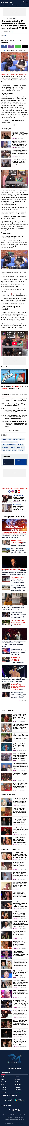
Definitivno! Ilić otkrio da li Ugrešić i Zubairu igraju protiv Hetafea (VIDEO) (16, 399)
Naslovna (3, 18)
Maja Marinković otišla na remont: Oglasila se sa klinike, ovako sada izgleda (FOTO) (20, 973)
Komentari (23, 395)
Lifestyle (3, 1092)
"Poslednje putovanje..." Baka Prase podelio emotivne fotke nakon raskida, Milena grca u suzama (20, 810)
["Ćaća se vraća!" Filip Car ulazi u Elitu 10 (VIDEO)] (6, 777)
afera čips (21, 450)
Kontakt (10, 1115)
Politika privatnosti (18, 1117)
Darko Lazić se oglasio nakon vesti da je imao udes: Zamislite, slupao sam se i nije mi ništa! (19, 1032)
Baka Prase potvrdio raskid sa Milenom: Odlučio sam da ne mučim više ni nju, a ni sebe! (19, 840)
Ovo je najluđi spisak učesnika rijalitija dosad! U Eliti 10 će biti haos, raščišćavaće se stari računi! (20, 756)
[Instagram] (12, 491)
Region (17, 1087)
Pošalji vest (9, 1117)
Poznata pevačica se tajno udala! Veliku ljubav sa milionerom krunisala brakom (20, 830)
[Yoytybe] (16, 1110)
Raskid (8, 450)
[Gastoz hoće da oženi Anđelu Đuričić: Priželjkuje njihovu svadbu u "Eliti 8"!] (6, 135)
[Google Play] (20, 1100)
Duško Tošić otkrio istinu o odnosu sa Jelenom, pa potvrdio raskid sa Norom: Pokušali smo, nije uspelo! (20, 963)
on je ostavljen (8, 294)
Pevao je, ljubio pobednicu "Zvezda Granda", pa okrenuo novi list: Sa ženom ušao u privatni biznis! (20, 953)
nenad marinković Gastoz (10, 442)
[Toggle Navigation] (27, 1)
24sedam (5, 388)
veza (3, 450)
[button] (14, 376)
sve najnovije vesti (14, 430)
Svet (2, 1085)
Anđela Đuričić (5, 75)
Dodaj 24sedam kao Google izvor (16, 50)
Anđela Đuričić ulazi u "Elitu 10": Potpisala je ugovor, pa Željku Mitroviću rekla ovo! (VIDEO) (19, 717)
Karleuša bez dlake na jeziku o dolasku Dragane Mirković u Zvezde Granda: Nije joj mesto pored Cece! (20, 983)
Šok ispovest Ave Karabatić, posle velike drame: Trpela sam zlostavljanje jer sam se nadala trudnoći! (20, 944)
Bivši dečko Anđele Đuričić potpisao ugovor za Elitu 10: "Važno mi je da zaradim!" (18, 508)
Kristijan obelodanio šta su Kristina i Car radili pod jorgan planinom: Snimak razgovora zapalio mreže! (20, 766)
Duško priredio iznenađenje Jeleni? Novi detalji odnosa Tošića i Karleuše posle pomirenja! (20, 1042)
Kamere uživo (11, 5)
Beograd (18, 1085)
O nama (5, 1115)
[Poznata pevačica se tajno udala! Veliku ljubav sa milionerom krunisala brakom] (6, 831)
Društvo (3, 1090)
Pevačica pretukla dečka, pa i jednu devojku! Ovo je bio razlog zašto (20, 933)
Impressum (16, 1115)
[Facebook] (9, 491)
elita (22, 447)
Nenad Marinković (18, 439)
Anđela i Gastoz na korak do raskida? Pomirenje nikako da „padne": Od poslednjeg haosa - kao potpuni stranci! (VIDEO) (19, 162)
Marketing (23, 1115)
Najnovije (3, 5)
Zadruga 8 (5, 447)
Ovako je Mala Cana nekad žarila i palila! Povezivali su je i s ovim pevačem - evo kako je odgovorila (20, 894)
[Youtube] (19, 491)
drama (14, 450)
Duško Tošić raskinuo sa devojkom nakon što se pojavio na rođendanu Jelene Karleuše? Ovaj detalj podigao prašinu (20, 801)
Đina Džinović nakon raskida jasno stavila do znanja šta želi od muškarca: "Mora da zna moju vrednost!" (20, 904)
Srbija (17, 1082)
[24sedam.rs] (6, 2)
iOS (13, 387)
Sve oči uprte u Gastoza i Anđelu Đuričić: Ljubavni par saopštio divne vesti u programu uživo (19, 153)
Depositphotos (19, 1119)
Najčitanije (14, 395)
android (18, 387)
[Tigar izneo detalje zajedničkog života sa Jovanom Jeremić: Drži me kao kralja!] (6, 866)
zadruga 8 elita (15, 447)
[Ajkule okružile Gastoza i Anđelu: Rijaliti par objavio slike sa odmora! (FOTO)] (6, 747)
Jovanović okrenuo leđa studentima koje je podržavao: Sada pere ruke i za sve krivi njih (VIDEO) (16, 410)
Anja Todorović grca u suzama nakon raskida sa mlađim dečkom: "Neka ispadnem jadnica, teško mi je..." (20, 736)
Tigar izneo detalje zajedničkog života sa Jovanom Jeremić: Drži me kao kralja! (19, 865)
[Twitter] (16, 491)
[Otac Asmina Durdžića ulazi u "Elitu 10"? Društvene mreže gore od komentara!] (6, 876)
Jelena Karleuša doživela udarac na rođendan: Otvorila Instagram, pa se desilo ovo (20, 993)
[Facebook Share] (4, 46)
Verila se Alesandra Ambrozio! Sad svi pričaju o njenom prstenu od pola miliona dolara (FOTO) (20, 1003)
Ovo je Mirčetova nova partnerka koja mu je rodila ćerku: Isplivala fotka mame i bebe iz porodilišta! (16, 417)
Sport (22, 5)
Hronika (3, 1087)
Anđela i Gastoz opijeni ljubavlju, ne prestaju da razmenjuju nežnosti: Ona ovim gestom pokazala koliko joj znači (19, 143)
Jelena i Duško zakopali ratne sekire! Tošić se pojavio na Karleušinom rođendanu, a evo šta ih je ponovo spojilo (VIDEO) (20, 1022)
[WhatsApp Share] (18, 46)
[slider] (13, 379)
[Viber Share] (11, 46)
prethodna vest (18, 495)
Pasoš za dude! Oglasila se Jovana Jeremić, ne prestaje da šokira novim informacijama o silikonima (20, 884)
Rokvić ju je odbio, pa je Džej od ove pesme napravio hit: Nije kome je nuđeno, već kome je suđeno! (20, 924)
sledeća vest (17, 504)
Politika (18, 5)
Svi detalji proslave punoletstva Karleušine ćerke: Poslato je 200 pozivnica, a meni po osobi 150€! (20, 914)
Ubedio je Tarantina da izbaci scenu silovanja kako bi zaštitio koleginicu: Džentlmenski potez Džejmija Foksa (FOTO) (16, 424)
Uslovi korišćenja (10, 1119)
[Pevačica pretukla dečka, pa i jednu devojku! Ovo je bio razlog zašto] (6, 935)
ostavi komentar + (20, 461)
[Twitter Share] (25, 46)
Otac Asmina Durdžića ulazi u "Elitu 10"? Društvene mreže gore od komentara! (20, 875)
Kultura (17, 1079)
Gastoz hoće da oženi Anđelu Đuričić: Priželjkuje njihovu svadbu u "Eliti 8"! (20, 133)
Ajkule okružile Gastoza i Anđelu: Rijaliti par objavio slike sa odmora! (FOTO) (20, 746)
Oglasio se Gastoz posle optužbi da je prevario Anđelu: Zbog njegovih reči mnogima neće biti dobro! (20, 498)
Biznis (17, 1077)
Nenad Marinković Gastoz (19, 75)
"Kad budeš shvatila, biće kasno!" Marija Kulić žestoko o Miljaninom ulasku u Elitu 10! (20, 726)
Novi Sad (18, 1092)
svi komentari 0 (7, 462)
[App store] (8, 1100)
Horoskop (18, 1090)
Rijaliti (14, 18)
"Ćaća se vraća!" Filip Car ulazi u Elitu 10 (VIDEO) (20, 774)
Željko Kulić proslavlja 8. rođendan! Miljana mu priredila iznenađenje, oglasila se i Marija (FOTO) (20, 786)
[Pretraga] (24, 2)
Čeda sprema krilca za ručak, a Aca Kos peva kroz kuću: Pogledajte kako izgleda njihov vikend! (19, 820)
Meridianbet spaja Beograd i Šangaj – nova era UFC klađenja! (16, 404)
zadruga (20, 445)
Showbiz (9, 18)
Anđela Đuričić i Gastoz (9, 445)
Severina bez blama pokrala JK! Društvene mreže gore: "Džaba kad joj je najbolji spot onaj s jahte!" (20, 855)
